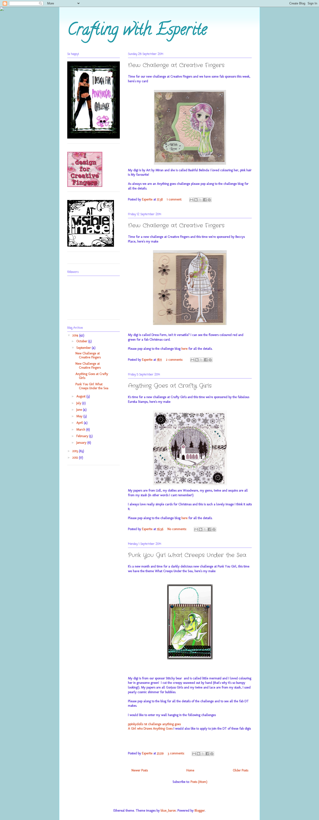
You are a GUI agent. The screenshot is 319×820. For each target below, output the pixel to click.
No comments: (177, 529)
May (79, 416)
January (81, 443)
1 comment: (175, 199)
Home (190, 770)
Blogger (200, 811)
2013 (75, 451)
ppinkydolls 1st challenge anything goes (154, 724)
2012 (75, 458)
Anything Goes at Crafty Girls (170, 386)
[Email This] (191, 199)
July (79, 403)
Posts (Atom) (199, 782)
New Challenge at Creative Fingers (176, 65)
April (80, 423)
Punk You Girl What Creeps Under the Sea (187, 555)
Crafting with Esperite (137, 31)
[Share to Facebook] (204, 199)
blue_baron (168, 811)
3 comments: (176, 753)
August (81, 396)
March (81, 429)
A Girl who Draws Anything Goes (150, 729)
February (82, 436)
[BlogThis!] (196, 199)
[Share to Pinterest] (209, 199)
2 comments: (175, 360)
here (184, 349)
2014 (75, 335)
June (79, 410)
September (84, 348)
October (82, 341)
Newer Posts (139, 770)
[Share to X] (200, 199)
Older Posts (240, 770)
